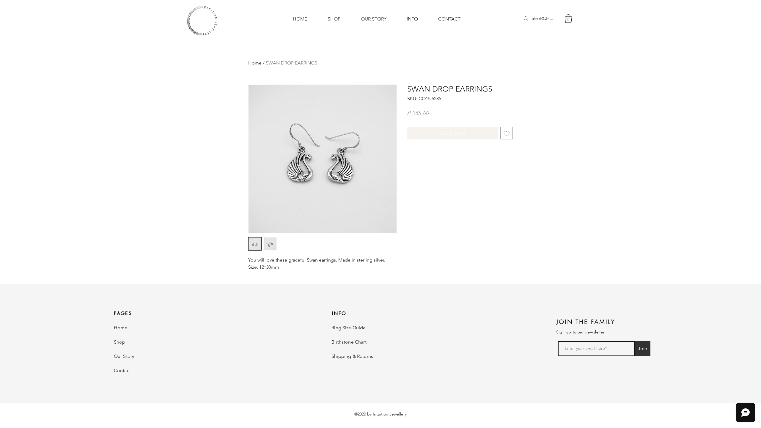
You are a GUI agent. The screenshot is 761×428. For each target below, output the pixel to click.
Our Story (124, 356)
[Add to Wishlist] (506, 133)
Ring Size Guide (348, 328)
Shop (119, 342)
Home (255, 63)
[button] (568, 18)
